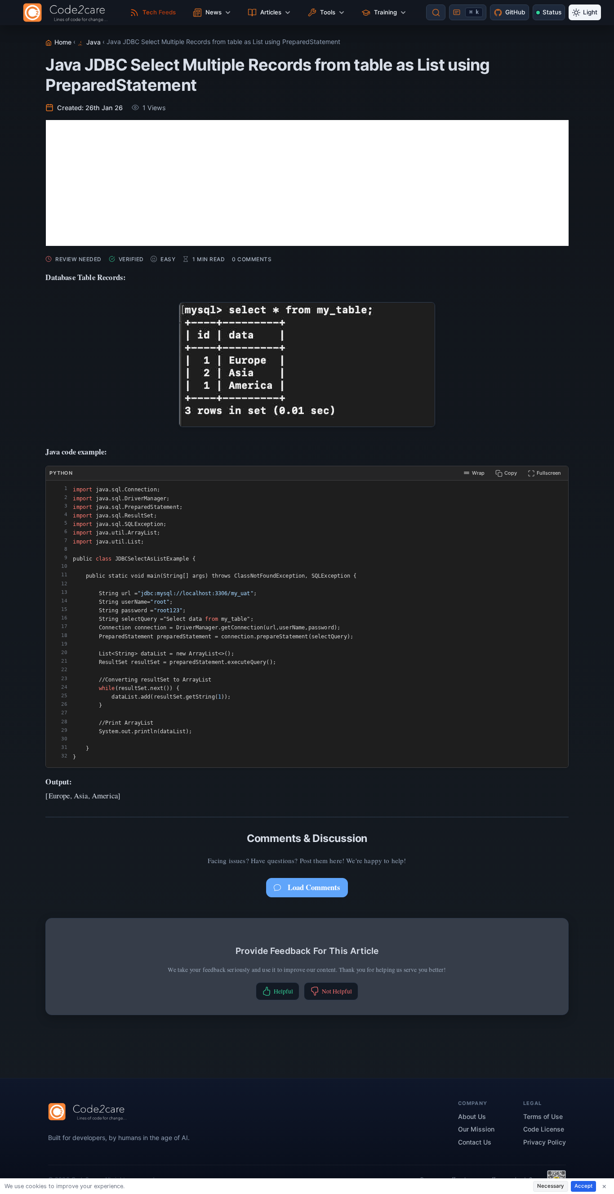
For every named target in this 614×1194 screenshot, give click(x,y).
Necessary (550, 1186)
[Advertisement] (307, 183)
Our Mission (476, 1129)
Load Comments (314, 887)
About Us (472, 1116)
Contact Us (474, 1142)
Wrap (478, 473)
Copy (510, 473)
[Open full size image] (307, 364)
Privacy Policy (544, 1142)
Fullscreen (549, 473)
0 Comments (251, 259)
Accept (583, 1186)
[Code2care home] (67, 12)
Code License (543, 1129)
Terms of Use (543, 1116)
